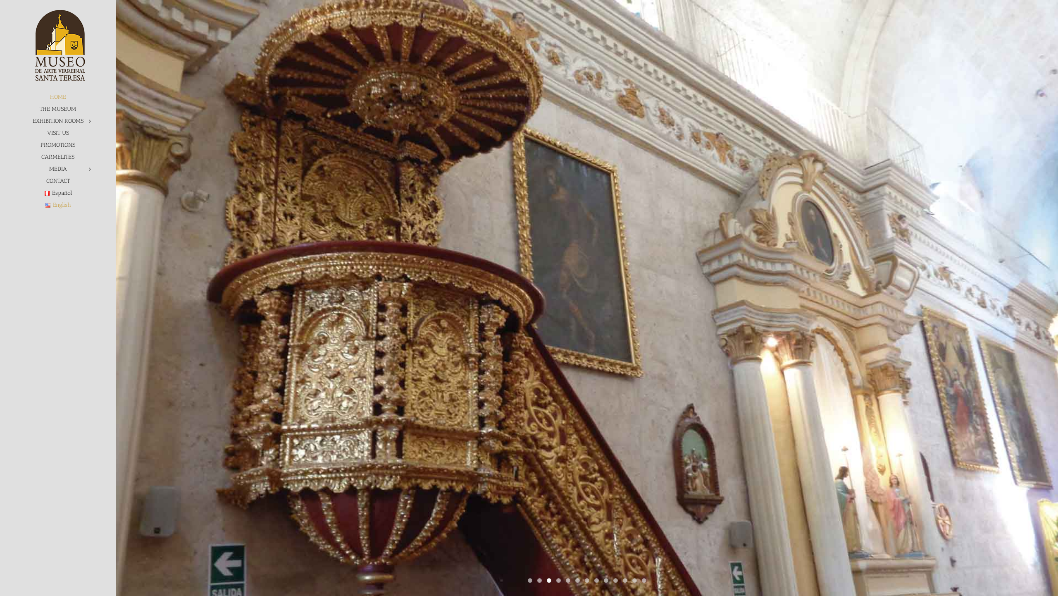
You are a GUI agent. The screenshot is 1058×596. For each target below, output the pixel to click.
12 (634, 580)
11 (625, 580)
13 (644, 580)
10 (615, 580)
